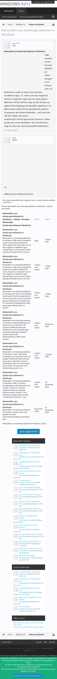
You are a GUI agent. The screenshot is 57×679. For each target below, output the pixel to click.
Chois (21, 489)
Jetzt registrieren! (28, 431)
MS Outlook (28, 627)
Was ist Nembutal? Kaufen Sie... (30, 509)
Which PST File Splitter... (27, 556)
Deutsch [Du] (6, 642)
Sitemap (52, 642)
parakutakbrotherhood (27, 466)
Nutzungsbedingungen (31, 646)
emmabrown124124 (26, 482)
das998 (22, 475)
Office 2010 (30, 623)
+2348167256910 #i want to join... (29, 463)
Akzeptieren (19, 676)
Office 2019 (17, 625)
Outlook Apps (38, 627)
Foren (21, 11)
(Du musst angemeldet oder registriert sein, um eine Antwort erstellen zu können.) (29, 201)
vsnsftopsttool (24, 520)
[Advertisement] (24, 69)
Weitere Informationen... (33, 676)
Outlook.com (18, 627)
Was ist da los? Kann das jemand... (28, 526)
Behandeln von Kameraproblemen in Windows (13, 232)
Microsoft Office (19, 623)
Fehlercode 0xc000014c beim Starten (30, 472)
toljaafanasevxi (24, 457)
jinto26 (21, 536)
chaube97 (22, 447)
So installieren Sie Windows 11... (31, 541)
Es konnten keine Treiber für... (30, 445)
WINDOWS (15, 3)
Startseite (8, 11)
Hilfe (45, 642)
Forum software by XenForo (13, 648)
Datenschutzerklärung (48, 646)
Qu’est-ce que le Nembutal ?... (30, 501)
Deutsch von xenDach (33, 648)
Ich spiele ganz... (25, 480)
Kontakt (38, 642)
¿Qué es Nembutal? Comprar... (30, 494)
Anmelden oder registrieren (43, 2)
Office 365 (39, 623)
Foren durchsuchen (9, 17)
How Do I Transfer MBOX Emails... (28, 517)
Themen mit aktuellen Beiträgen (31, 17)
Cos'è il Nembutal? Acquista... (30, 487)
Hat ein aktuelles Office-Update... (31, 534)
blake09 (22, 543)
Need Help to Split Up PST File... (30, 548)
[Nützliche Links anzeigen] (53, 24)
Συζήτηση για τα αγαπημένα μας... (29, 453)
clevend (22, 529)
